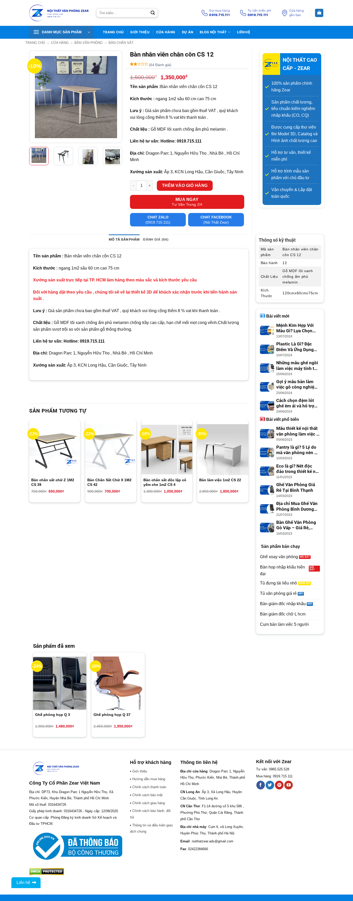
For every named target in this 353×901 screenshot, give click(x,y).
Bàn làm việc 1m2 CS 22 (220, 480)
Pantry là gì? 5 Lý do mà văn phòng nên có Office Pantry (297, 450)
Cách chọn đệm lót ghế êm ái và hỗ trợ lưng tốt (295, 403)
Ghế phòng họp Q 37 (112, 715)
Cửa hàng (165, 32)
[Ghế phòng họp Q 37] (118, 683)
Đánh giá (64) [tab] (155, 239)
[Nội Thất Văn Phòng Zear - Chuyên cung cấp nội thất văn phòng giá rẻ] (59, 13)
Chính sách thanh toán (149, 787)
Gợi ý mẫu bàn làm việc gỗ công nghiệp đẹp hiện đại (296, 384)
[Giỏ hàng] (319, 13)
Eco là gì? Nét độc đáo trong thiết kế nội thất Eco (297, 469)
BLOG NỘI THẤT (213, 32)
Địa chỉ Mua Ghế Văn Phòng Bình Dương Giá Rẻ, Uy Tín (297, 506)
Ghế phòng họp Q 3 (52, 715)
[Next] (114, 97)
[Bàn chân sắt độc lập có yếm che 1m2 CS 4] (166, 449)
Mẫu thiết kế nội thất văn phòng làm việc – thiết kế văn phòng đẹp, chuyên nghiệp (297, 431)
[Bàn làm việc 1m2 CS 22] (222, 449)
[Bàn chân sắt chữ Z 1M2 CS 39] (54, 449)
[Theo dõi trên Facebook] (260, 785)
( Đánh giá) (160, 65)
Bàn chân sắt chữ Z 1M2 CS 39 (52, 482)
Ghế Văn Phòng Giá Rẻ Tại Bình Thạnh (295, 487)
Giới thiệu (139, 32)
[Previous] (37, 97)
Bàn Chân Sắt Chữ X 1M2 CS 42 (109, 482)
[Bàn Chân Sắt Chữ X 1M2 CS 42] (110, 449)
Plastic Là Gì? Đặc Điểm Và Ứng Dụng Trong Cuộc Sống (295, 347)
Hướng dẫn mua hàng (148, 779)
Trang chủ (35, 43)
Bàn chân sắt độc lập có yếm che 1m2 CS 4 (164, 482)
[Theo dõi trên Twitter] (270, 785)
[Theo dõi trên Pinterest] (279, 785)
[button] (61, 32)
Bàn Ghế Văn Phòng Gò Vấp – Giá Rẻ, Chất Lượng (296, 525)
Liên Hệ (243, 32)
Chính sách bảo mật (147, 795)
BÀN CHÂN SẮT (121, 43)
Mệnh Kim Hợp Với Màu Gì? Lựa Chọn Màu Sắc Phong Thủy (297, 328)
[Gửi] (152, 13)
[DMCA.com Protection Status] (46, 871)
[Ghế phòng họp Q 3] (59, 683)
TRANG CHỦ (113, 32)
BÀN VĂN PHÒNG (88, 43)
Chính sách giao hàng (148, 803)
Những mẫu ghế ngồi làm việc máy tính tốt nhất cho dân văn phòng (297, 365)
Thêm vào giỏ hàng (185, 185)
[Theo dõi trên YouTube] (288, 785)
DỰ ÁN (187, 32)
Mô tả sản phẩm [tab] (124, 239)
